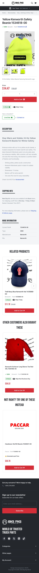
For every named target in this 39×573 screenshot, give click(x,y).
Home (4, 13)
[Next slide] (34, 286)
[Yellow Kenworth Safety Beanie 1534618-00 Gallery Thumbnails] (14, 71)
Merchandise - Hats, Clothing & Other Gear (21, 13)
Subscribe (19, 511)
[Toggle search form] (32, 3)
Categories (6, 546)
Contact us (20, 117)
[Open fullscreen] (19, 48)
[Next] (33, 63)
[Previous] (29, 63)
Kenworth (10, 27)
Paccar (7, 451)
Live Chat (7, 117)
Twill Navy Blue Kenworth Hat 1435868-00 (19, 293)
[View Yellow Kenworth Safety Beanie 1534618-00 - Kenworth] (6, 71)
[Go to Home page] (17, 3)
